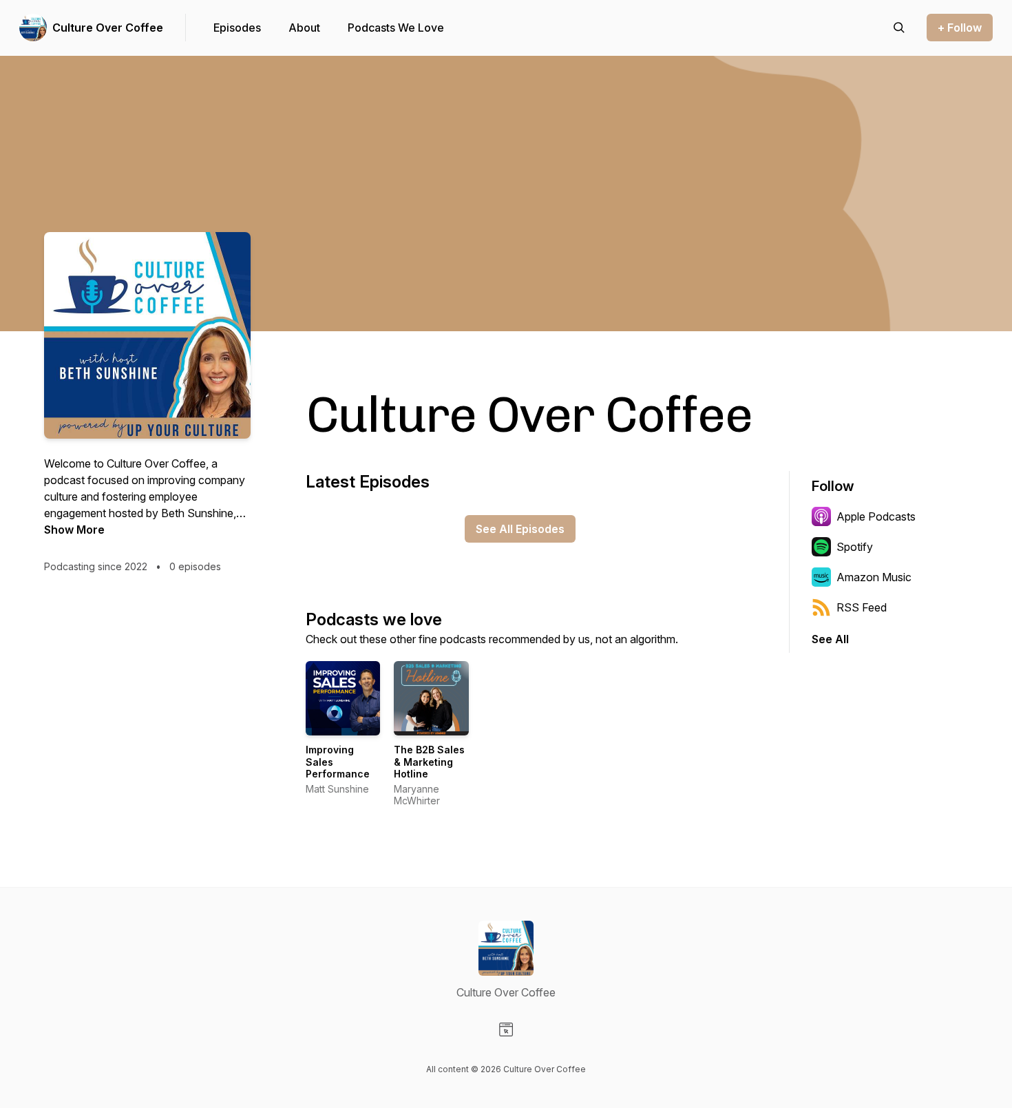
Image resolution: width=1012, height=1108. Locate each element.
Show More (74, 529)
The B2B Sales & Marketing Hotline (429, 762)
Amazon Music (873, 577)
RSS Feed (861, 607)
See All (830, 639)
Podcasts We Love (396, 27)
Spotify (854, 547)
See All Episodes (520, 529)
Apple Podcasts (876, 516)
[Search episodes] (899, 27)
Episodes (237, 27)
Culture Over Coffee (107, 27)
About (304, 27)
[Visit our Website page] (506, 1029)
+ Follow (960, 27)
